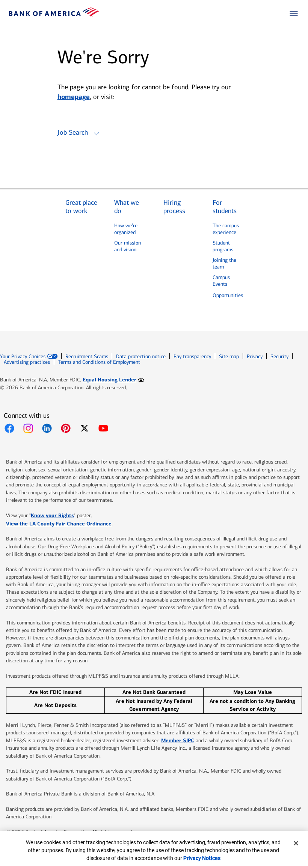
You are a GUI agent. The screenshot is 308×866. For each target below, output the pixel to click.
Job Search (72, 132)
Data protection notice (141, 356)
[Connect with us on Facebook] (9, 428)
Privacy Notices (201, 858)
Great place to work (81, 207)
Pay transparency (192, 356)
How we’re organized (125, 229)
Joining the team (224, 263)
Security (279, 356)
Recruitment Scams (86, 356)
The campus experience (226, 229)
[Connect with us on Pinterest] (65, 428)
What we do (126, 207)
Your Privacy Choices (22, 356)
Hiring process (174, 207)
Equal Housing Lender (113, 379)
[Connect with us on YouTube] (103, 428)
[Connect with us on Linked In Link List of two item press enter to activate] (47, 428)
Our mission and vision (127, 246)
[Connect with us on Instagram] (28, 428)
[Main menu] (293, 13)
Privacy (255, 356)
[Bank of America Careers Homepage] (54, 14)
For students (225, 207)
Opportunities (228, 295)
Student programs (223, 246)
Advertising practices (27, 362)
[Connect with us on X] (84, 428)
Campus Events (221, 280)
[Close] (296, 843)
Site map (229, 356)
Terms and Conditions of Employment (99, 362)
